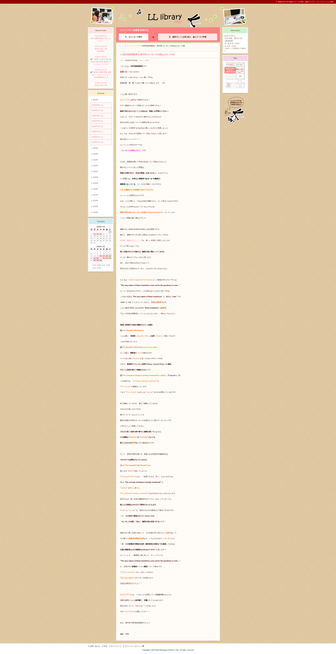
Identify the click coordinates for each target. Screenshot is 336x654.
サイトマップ (116, 646)
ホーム (121, 46)
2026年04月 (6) (97, 126)
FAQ (105, 646)
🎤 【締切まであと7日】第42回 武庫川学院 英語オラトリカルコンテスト (100, 60)
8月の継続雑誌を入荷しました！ (101, 38)
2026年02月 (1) (97, 137)
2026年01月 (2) (97, 142)
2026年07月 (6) (97, 110)
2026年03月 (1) (97, 132)
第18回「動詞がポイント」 (130, 240)
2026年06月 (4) (97, 116)
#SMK (147, 60)
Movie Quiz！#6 (101, 84)
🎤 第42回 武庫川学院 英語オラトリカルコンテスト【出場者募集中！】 (100, 73)
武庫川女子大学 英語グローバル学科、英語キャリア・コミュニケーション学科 (305, 2)
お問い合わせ (95, 646)
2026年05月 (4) (97, 121)
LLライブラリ (132, 46)
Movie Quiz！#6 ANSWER (102, 48)
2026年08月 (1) (97, 105)
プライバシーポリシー (133, 646)
